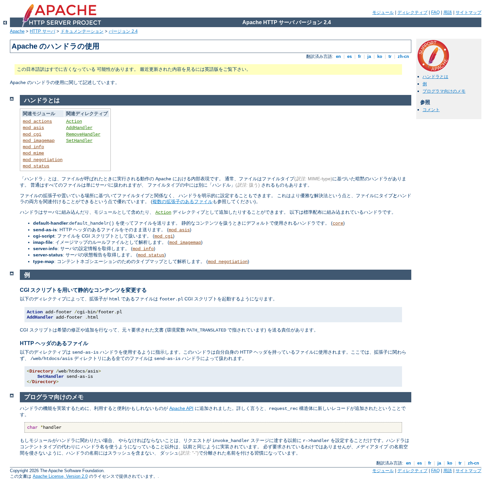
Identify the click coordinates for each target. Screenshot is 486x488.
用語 (447, 12)
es (349, 56)
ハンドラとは (435, 76)
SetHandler (79, 140)
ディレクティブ (412, 12)
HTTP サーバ (42, 31)
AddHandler (79, 127)
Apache (17, 31)
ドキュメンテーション (82, 31)
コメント (431, 109)
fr (359, 56)
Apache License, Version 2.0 (60, 476)
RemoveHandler (83, 134)
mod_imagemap (39, 140)
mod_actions (37, 121)
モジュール (383, 12)
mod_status (36, 166)
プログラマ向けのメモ (444, 91)
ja (369, 56)
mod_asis (33, 127)
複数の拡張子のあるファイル (182, 201)
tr (390, 56)
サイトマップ (468, 12)
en (338, 56)
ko (380, 56)
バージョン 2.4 (123, 31)
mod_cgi (32, 134)
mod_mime (33, 153)
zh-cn (403, 56)
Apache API (181, 408)
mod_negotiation (42, 159)
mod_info (33, 147)
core (338, 223)
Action (74, 121)
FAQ (435, 12)
